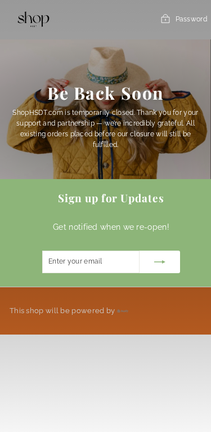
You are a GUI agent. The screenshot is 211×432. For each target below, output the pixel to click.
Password (191, 19)
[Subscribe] (160, 262)
